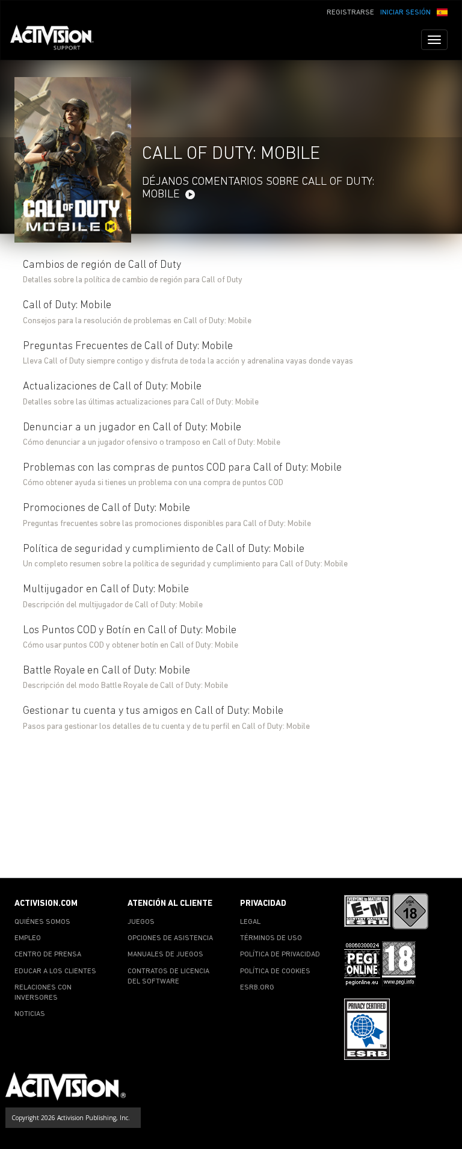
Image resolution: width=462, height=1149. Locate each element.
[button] (442, 11)
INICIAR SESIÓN (405, 12)
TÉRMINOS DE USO (271, 938)
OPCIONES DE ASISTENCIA (170, 938)
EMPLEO (27, 938)
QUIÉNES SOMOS (42, 922)
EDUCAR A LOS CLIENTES (55, 971)
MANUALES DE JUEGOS (165, 954)
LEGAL (250, 922)
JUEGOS (141, 922)
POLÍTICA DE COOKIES (275, 971)
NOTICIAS (29, 1014)
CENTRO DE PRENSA (47, 954)
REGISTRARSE (350, 12)
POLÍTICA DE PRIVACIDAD (280, 954)
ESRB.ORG (257, 987)
